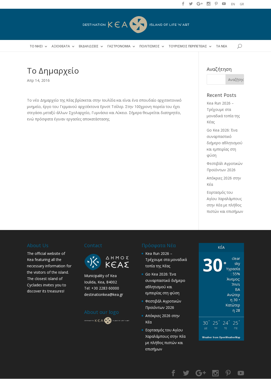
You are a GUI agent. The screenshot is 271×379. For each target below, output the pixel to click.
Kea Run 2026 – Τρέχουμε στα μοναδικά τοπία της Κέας (166, 260)
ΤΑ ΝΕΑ (221, 46)
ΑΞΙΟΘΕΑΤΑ (61, 46)
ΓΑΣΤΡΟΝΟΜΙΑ (118, 46)
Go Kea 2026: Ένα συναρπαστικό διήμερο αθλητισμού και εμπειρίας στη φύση (224, 143)
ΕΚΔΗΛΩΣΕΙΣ (88, 46)
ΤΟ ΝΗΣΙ (36, 46)
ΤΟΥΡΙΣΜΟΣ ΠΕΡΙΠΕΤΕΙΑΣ (188, 46)
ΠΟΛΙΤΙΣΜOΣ (149, 46)
